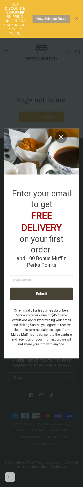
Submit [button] (41, 294)
